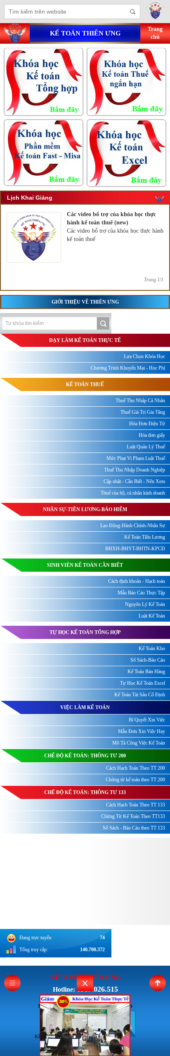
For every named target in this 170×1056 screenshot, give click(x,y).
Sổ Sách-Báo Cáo (147, 660)
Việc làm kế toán (85, 707)
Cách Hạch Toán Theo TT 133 (135, 805)
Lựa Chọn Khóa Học (144, 356)
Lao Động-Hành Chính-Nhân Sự (132, 525)
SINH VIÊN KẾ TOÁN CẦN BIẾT (85, 565)
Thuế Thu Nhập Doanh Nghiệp (134, 470)
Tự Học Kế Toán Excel (142, 683)
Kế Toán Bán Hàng (146, 671)
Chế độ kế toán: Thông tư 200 (85, 756)
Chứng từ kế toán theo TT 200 (135, 780)
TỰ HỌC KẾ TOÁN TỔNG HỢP (85, 632)
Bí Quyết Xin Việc (147, 720)
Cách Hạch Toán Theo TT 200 (135, 768)
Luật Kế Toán (152, 616)
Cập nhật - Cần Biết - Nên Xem (134, 481)
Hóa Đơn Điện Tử (147, 424)
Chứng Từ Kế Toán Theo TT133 (133, 816)
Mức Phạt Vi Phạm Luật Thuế (135, 458)
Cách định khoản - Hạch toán (136, 581)
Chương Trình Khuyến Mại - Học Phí (128, 368)
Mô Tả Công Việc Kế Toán (138, 743)
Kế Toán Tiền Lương (144, 537)
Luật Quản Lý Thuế (146, 447)
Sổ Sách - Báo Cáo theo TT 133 (134, 828)
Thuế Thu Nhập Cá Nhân (140, 400)
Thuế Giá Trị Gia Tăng (142, 412)
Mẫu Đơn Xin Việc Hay (141, 731)
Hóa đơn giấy (152, 435)
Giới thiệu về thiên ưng (85, 302)
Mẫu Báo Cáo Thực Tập (141, 593)
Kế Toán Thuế (85, 384)
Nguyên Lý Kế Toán (145, 604)
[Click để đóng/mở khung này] (85, 983)
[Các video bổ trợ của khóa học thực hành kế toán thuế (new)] (34, 260)
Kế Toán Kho (152, 648)
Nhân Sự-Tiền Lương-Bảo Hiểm (85, 509)
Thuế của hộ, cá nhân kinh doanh (133, 493)
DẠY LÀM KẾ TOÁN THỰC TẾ (85, 340)
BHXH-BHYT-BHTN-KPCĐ (135, 549)
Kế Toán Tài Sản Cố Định (139, 695)
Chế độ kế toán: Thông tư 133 (85, 792)
